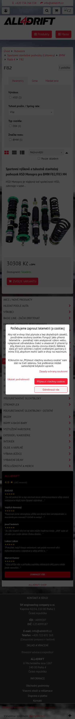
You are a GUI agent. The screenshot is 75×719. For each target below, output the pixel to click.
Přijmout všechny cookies (51, 381)
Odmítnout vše (51, 389)
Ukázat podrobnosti (18, 379)
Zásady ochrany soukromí (53, 371)
